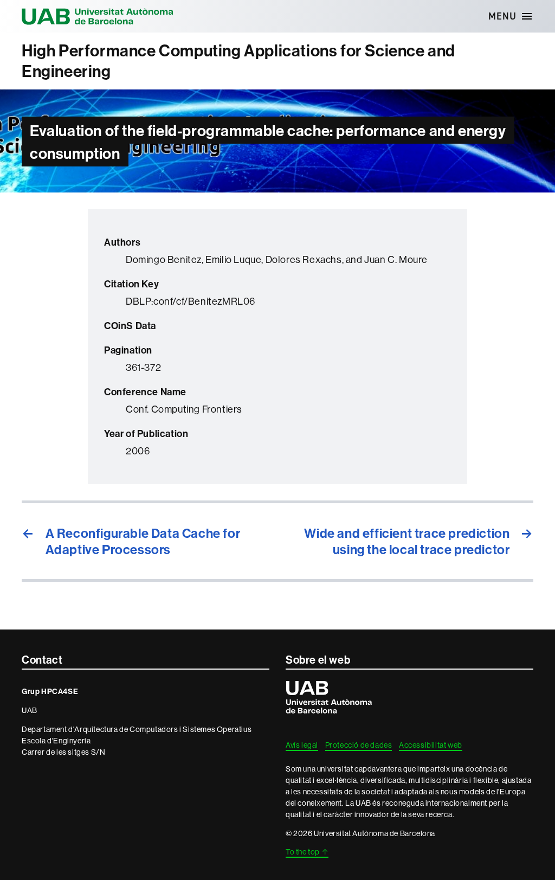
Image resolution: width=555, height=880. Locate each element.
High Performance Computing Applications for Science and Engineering (238, 61)
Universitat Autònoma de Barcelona (97, 16)
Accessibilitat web (430, 745)
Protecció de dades (358, 745)
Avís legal (302, 745)
